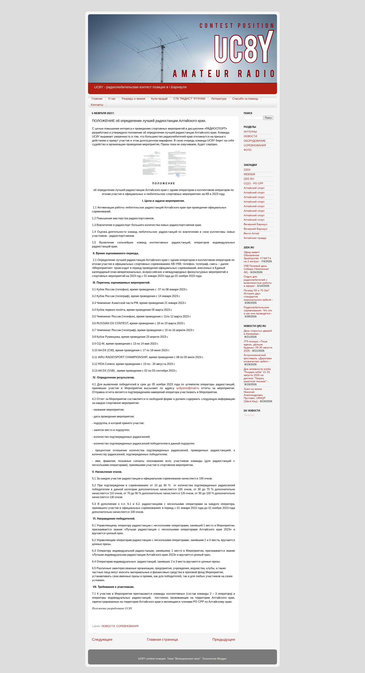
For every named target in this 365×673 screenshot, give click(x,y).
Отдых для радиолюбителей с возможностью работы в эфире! (258, 281)
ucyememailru (187, 388)
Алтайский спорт (254, 188)
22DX (247, 169)
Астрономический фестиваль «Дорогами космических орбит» (258, 358)
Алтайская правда (255, 238)
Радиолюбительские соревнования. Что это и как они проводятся (258, 310)
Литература (218, 98)
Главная (97, 98)
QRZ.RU (249, 178)
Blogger (221, 658)
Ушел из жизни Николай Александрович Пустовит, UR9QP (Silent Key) (254, 395)
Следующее (102, 639)
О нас (112, 98)
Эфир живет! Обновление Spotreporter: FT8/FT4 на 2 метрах (257, 257)
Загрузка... (250, 415)
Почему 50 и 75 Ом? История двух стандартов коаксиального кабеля (257, 295)
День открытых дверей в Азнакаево (258, 332)
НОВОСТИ (108, 626)
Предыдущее (223, 639)
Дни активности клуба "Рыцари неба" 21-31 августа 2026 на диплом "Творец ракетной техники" (257, 375)
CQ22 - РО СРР (253, 183)
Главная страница (162, 639)
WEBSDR (249, 174)
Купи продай (159, 98)
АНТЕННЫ (250, 131)
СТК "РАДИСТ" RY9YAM (189, 98)
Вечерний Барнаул (255, 224)
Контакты (97, 104)
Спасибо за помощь (245, 98)
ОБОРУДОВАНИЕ (255, 140)
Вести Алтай (251, 233)
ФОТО (248, 150)
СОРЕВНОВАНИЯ (127, 626)
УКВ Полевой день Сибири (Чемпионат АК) (256, 269)
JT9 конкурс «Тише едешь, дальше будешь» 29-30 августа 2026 (258, 346)
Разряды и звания (133, 98)
